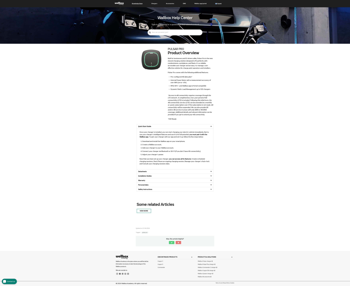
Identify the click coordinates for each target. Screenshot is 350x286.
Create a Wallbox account (151, 144)
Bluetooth (165, 151)
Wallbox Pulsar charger (204, 261)
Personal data (143, 185)
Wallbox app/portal (201, 4)
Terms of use (219, 282)
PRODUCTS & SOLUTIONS (207, 257)
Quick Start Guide (144, 126)
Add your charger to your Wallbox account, (158, 148)
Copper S (160, 264)
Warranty (141, 180)
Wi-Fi (173, 151)
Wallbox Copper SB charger (206, 271)
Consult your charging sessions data (156, 163)
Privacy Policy (226, 282)
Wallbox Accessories (204, 277)
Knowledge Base (137, 4)
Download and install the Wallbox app (155, 141)
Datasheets (142, 171)
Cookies (232, 282)
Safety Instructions (145, 189)
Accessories (170, 4)
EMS (184, 4)
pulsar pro (144, 232)
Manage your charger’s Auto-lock (197, 161)
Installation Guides (145, 176)
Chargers (154, 4)
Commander (161, 267)
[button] (175, 126)
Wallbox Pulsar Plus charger (206, 264)
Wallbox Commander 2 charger (207, 267)
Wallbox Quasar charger (205, 274)
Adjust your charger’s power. (153, 154)
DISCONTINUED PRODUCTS (167, 257)
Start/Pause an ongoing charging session (168, 161)
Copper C (160, 261)
